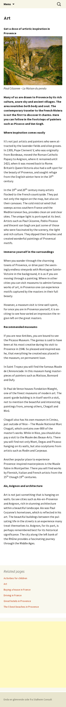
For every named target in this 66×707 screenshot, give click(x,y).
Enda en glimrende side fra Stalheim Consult (28, 699)
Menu (7, 4)
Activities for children (15, 578)
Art (5, 584)
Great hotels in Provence (17, 601)
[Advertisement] (33, 654)
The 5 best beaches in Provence (21, 606)
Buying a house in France (17, 589)
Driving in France (13, 595)
